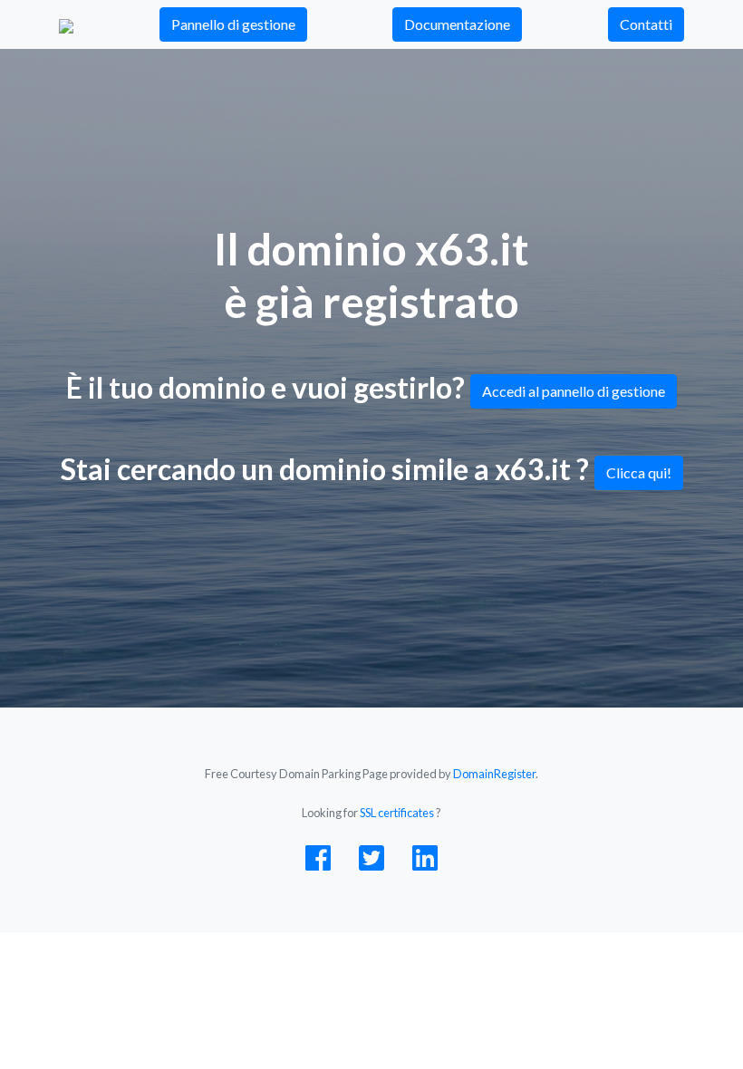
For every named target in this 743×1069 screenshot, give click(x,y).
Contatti (646, 24)
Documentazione (457, 24)
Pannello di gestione (233, 24)
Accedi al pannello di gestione (573, 391)
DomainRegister (494, 773)
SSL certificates (397, 812)
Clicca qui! (638, 472)
